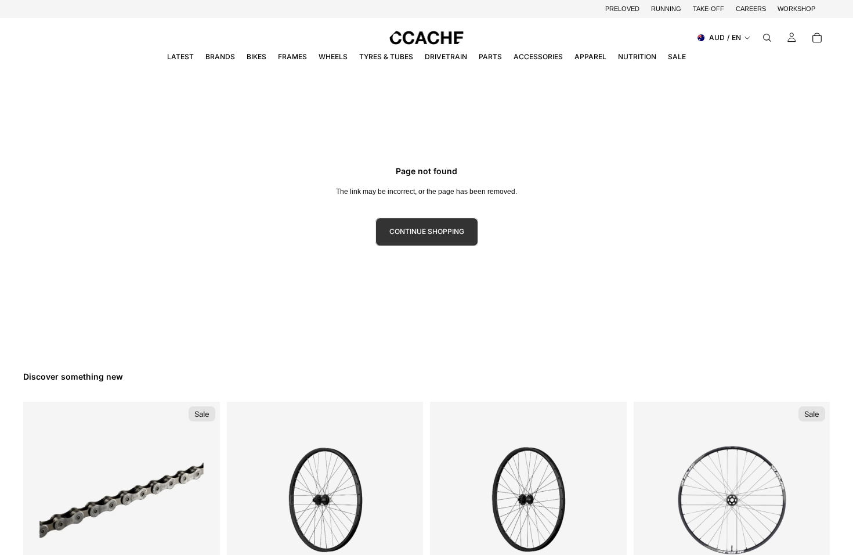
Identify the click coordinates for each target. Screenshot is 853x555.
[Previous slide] (244, 500)
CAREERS (751, 8)
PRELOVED (622, 8)
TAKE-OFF (708, 8)
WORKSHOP (796, 8)
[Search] (767, 38)
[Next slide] (405, 500)
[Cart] (817, 38)
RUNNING (666, 8)
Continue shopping (426, 231)
